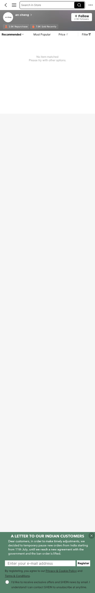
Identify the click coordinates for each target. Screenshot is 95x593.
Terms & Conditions (17, 576)
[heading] (41, 15)
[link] (8, 17)
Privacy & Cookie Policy (61, 571)
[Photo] (6, 26)
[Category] (14, 5)
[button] (6, 5)
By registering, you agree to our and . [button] (43, 573)
